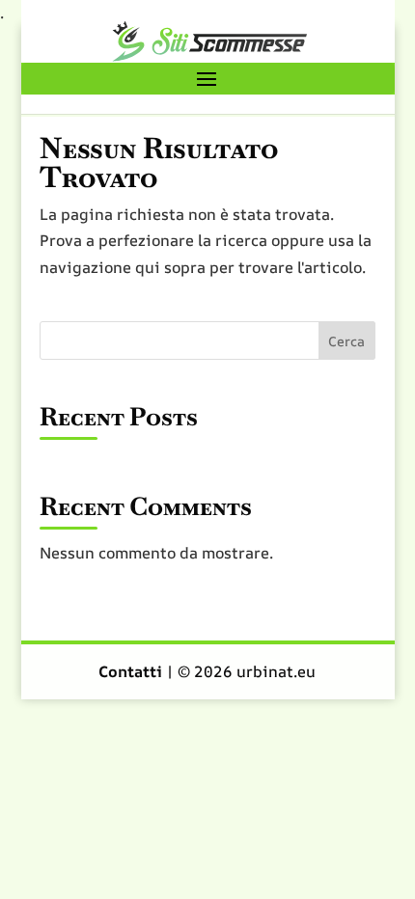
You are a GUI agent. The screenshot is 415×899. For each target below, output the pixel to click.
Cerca (346, 341)
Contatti (132, 671)
